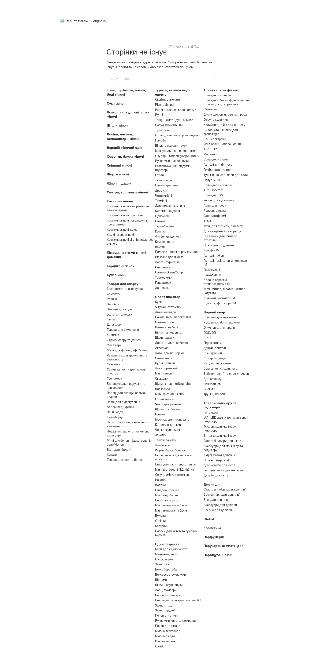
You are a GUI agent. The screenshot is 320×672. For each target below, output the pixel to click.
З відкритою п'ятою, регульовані (226, 373)
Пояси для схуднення (219, 245)
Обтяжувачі (212, 270)
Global (209, 519)
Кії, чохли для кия (168, 424)
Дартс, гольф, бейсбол (171, 343)
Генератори (163, 282)
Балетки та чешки (119, 314)
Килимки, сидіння (167, 211)
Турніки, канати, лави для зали (226, 175)
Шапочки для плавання (220, 317)
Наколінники (163, 358)
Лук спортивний (166, 368)
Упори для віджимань (219, 200)
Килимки (113, 335)
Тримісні (161, 201)
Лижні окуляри (165, 312)
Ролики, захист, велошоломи (175, 110)
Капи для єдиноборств (171, 549)
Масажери (114, 345)
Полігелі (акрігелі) (216, 460)
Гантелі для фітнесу (218, 164)
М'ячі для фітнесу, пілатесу (223, 226)
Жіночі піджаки (119, 183)
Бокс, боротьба (166, 569)
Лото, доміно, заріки (169, 353)
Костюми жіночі (120, 201)
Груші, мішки (164, 559)
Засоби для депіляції (219, 510)
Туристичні (162, 130)
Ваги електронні (215, 139)
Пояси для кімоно (167, 626)
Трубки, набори (214, 394)
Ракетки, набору (166, 327)
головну (143, 67)
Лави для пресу (215, 205)
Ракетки (160, 480)
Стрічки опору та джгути (124, 340)
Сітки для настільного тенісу (175, 464)
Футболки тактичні (168, 236)
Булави (160, 515)
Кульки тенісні (165, 363)
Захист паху (163, 605)
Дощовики (162, 288)
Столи (159, 175)
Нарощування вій (218, 555)
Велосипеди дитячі (120, 407)
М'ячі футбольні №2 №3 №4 (175, 469)
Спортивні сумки (167, 500)
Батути (160, 414)
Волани (160, 485)
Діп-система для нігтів (219, 465)
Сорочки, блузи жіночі (125, 156)
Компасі (160, 231)
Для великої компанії (170, 205)
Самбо (159, 646)
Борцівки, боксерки (168, 595)
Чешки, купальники (168, 430)
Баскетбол (162, 389)
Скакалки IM (212, 275)
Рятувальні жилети (217, 363)
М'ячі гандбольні (167, 495)
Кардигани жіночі (121, 266)
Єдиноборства (167, 544)
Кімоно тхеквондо (167, 631)
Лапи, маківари (165, 590)
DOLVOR (210, 332)
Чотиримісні (163, 195)
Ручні (159, 114)
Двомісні (161, 190)
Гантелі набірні (214, 255)
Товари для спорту (122, 284)
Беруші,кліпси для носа (220, 368)
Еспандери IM (213, 195)
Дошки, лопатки (215, 348)
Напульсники (213, 180)
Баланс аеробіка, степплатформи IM (217, 282)
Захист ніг (162, 564)
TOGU (208, 221)
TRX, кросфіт (213, 190)
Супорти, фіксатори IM (220, 303)
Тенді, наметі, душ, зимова (174, 120)
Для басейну (213, 379)
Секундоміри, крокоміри (172, 474)
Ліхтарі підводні (215, 358)
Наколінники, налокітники (173, 317)
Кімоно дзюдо (165, 636)
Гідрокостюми (213, 343)
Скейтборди (115, 417)
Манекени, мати (166, 554)
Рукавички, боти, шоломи (222, 322)
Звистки (160, 435)
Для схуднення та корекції (222, 231)
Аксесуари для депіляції (221, 505)
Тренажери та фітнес (221, 90)
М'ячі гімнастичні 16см (171, 510)
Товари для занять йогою (125, 459)
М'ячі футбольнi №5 (169, 394)
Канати (112, 454)
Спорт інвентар (167, 297)
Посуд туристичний (168, 125)
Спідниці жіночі (119, 165)
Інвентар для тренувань (172, 419)
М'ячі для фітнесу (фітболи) (127, 350)
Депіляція (212, 484)
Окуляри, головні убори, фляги (177, 156)
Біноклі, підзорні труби (171, 145)
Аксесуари (162, 348)
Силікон (209, 389)
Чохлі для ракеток (168, 404)
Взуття (160, 247)
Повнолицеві (212, 384)
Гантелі (112, 319)
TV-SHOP (210, 149)
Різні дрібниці (164, 104)
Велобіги (113, 304)
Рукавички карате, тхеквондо (176, 620)
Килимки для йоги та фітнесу (224, 125)
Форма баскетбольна (170, 450)
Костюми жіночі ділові (122, 229)
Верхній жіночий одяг (125, 147)
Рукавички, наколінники (172, 161)
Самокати (113, 294)
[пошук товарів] (211, 78)
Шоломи (161, 579)
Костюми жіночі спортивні (125, 215)
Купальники (117, 275)
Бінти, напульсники (168, 332)
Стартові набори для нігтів (222, 441)
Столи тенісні (164, 399)
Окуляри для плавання (220, 327)
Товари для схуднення (123, 329)
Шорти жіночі (118, 174)
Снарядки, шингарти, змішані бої (178, 600)
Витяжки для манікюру (220, 435)
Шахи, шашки (164, 337)
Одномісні (162, 216)
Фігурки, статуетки (168, 307)
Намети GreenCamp (169, 272)
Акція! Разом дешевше (220, 455)
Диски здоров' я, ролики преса (225, 114)
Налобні (160, 140)
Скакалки (113, 364)
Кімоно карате (165, 641)
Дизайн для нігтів (216, 475)
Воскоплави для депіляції (222, 494)
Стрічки (160, 521)
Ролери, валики (215, 210)
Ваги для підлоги (119, 449)
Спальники (162, 267)
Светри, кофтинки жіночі (127, 192)
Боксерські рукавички (170, 574)
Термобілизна (164, 226)
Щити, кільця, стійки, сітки (173, 383)
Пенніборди (115, 412)
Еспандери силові (216, 159)
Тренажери (114, 378)
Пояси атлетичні (166, 615)
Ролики (112, 299)
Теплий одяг (163, 180)
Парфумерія (214, 537)
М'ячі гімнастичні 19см (171, 505)
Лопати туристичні (168, 262)
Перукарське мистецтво (224, 546)
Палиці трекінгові (167, 185)
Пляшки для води (119, 309)
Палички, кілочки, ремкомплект (177, 252)
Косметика (212, 528)
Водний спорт (215, 312)
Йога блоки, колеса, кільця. (223, 144)
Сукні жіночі (117, 103)
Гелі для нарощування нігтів (224, 470)
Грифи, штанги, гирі (217, 169)
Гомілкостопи (164, 322)
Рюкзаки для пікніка (169, 257)
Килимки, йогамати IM (219, 298)
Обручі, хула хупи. (217, 119)
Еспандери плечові (217, 95)
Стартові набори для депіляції (225, 489)
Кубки (159, 302)
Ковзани (161, 526)
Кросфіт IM (212, 250)
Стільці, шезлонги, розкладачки (177, 135)
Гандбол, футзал (167, 490)
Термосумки (163, 277)
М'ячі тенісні (163, 373)
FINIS (208, 338)
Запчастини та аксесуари (125, 289)
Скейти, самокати (167, 99)
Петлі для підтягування (123, 402)
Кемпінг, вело (164, 241)
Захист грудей (165, 610)
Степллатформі (215, 216)
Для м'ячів (162, 445)
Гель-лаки (211, 412)
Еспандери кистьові (218, 185)
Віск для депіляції (216, 499)
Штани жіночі (118, 125)
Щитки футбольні (167, 409)
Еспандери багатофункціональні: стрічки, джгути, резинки (227, 102)
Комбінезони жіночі (120, 234)
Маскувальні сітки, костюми (175, 151)
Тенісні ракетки (165, 440)
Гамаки (160, 221)
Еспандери (114, 324)
